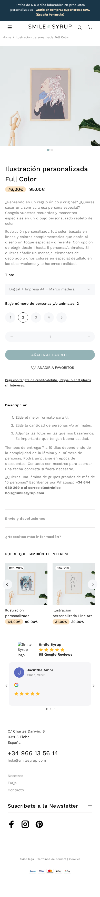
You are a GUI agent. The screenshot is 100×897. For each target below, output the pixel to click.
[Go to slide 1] (46, 709)
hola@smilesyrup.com (24, 493)
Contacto (16, 790)
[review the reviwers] (16, 686)
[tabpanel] (50, 96)
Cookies (75, 859)
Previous (7, 584)
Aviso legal (27, 859)
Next (92, 584)
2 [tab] (52, 150)
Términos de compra (51, 859)
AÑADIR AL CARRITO (49, 355)
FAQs (12, 783)
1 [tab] (48, 150)
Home (7, 37)
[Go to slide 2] (50, 709)
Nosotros (15, 776)
